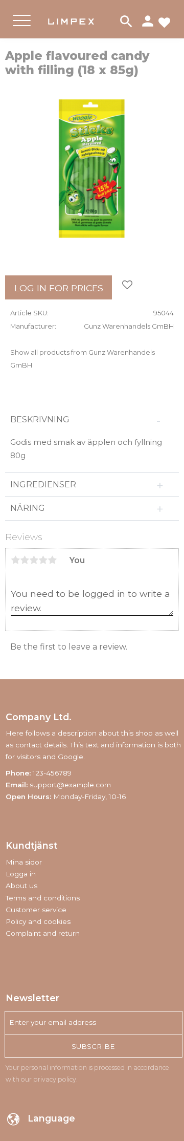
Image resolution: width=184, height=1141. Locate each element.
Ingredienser (44, 484)
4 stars (43, 560)
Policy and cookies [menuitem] (38, 921)
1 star (15, 560)
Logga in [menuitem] (21, 874)
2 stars (24, 560)
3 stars (33, 560)
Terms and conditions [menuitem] (43, 898)
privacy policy (54, 1079)
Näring (29, 508)
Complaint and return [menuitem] (43, 933)
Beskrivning (41, 419)
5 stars (52, 560)
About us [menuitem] (21, 885)
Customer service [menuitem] (36, 910)
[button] (22, 29)
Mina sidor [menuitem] (24, 862)
